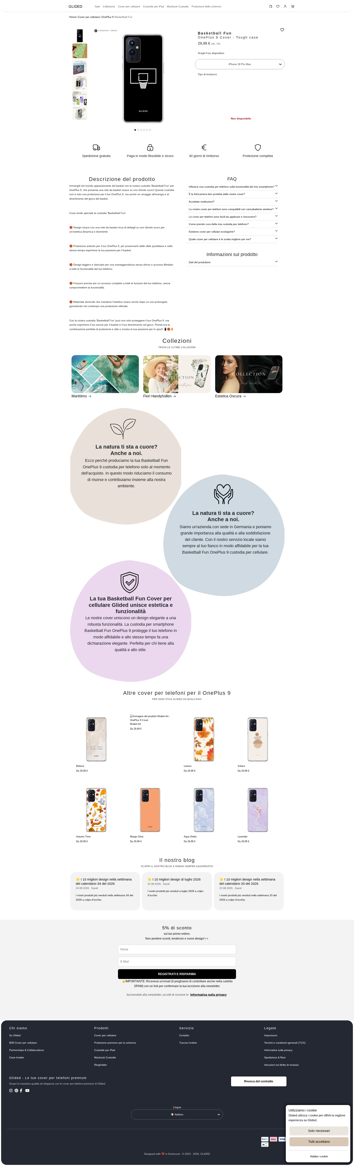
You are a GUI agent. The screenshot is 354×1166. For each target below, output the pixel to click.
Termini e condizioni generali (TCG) (285, 1042)
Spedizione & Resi (274, 1057)
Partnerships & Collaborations (26, 1050)
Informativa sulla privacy (208, 994)
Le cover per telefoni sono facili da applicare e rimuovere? (222, 216)
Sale (97, 6)
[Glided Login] (285, 7)
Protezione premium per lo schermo (115, 1042)
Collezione (109, 6)
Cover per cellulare (129, 6)
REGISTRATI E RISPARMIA (177, 974)
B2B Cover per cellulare (23, 1042)
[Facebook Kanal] (22, 1091)
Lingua (177, 1107)
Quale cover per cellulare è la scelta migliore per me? (220, 239)
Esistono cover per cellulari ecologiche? (212, 231)
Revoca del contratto (258, 1081)
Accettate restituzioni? (201, 201)
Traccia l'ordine (188, 1042)
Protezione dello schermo (206, 6)
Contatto (184, 1035)
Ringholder (100, 1064)
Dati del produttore (200, 262)
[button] (135, 130)
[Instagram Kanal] (11, 1091)
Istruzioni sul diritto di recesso (281, 1064)
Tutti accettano (319, 1142)
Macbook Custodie (178, 6)
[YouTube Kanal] (27, 1091)
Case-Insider (16, 1057)
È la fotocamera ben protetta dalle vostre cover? (217, 194)
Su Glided (15, 1035)
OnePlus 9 (107, 16)
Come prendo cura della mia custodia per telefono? (219, 224)
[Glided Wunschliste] (270, 7)
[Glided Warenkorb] (292, 7)
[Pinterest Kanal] (17, 1091)
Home (72, 16)
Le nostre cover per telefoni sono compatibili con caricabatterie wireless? (231, 209)
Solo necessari (319, 1131)
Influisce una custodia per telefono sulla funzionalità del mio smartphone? (231, 186)
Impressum (270, 1035)
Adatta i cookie (319, 1156)
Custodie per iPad (153, 6)
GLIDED (75, 6)
